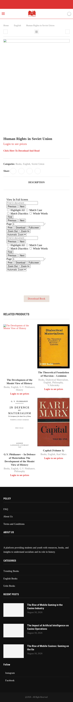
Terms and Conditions (13, 524)
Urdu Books (9, 586)
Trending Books (11, 571)
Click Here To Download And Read (21, 150)
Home (6, 25)
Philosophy (57, 382)
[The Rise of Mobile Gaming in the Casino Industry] (13, 610)
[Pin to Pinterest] (29, 171)
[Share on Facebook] (13, 171)
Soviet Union (38, 164)
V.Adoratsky (53, 385)
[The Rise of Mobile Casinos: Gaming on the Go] (13, 651)
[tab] (36, 182)
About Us (8, 516)
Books (19, 164)
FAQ (5, 509)
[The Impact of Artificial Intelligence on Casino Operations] (13, 630)
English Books (10, 578)
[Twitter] (32, 4)
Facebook (9, 680)
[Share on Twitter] (21, 171)
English (17, 25)
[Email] (46, 4)
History (19, 390)
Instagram (10, 673)
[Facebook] (27, 4)
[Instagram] (36, 4)
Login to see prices (15, 144)
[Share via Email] (38, 171)
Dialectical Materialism (57, 380)
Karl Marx (62, 454)
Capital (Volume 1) (53, 450)
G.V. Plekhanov (27, 387)
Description (36, 182)
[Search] (63, 14)
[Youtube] (41, 4)
